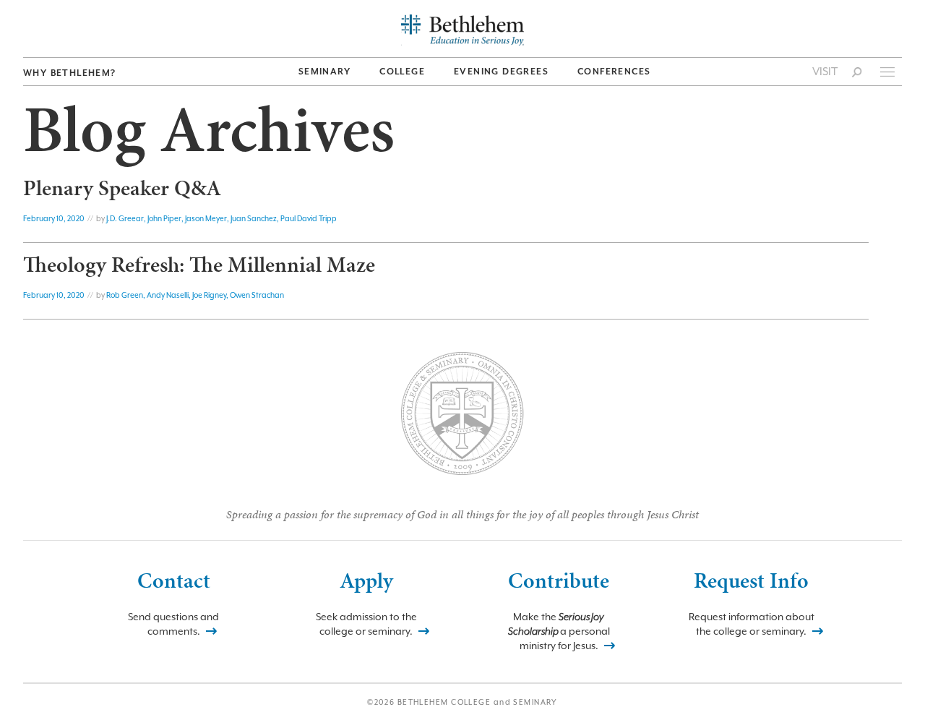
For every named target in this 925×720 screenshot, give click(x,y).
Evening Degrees (501, 72)
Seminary (324, 72)
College (402, 72)
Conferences (613, 72)
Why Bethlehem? (69, 73)
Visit (825, 71)
